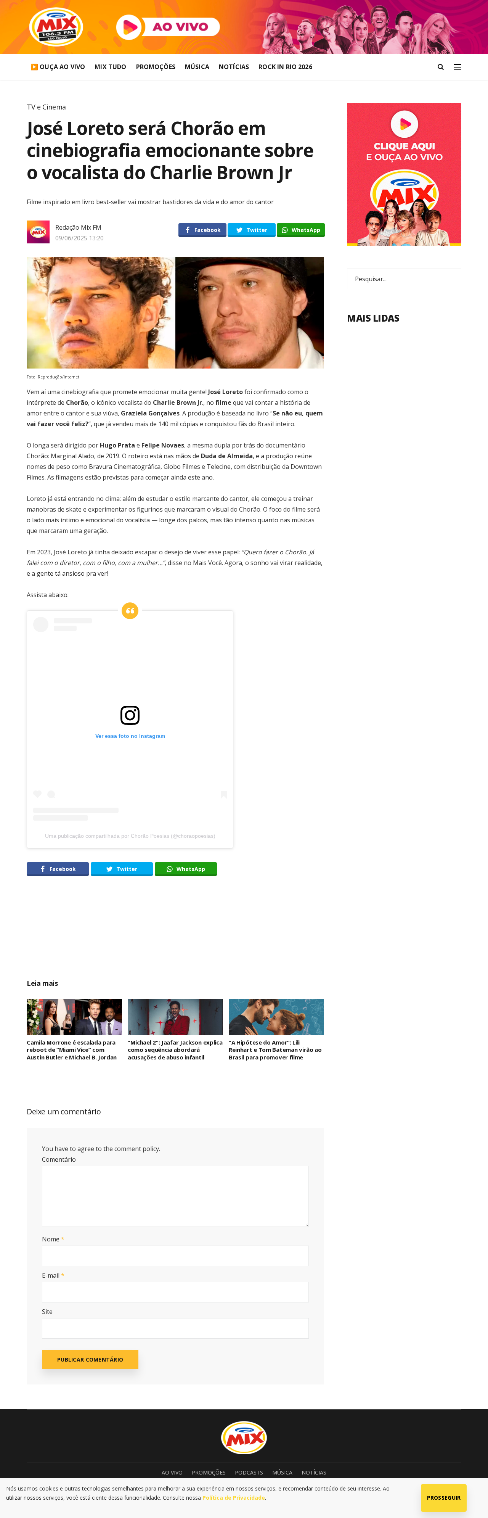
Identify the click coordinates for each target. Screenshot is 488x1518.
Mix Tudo (110, 67)
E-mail (53, 1275)
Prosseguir (444, 1497)
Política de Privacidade (233, 1497)
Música (197, 67)
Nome (53, 1239)
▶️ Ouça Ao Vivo (57, 67)
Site (47, 1311)
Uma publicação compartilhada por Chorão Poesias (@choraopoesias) (130, 836)
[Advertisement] (175, 936)
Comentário (59, 1159)
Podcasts (249, 1472)
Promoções (155, 67)
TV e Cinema (46, 106)
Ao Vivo (172, 1472)
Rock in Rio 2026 (285, 67)
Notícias (234, 67)
